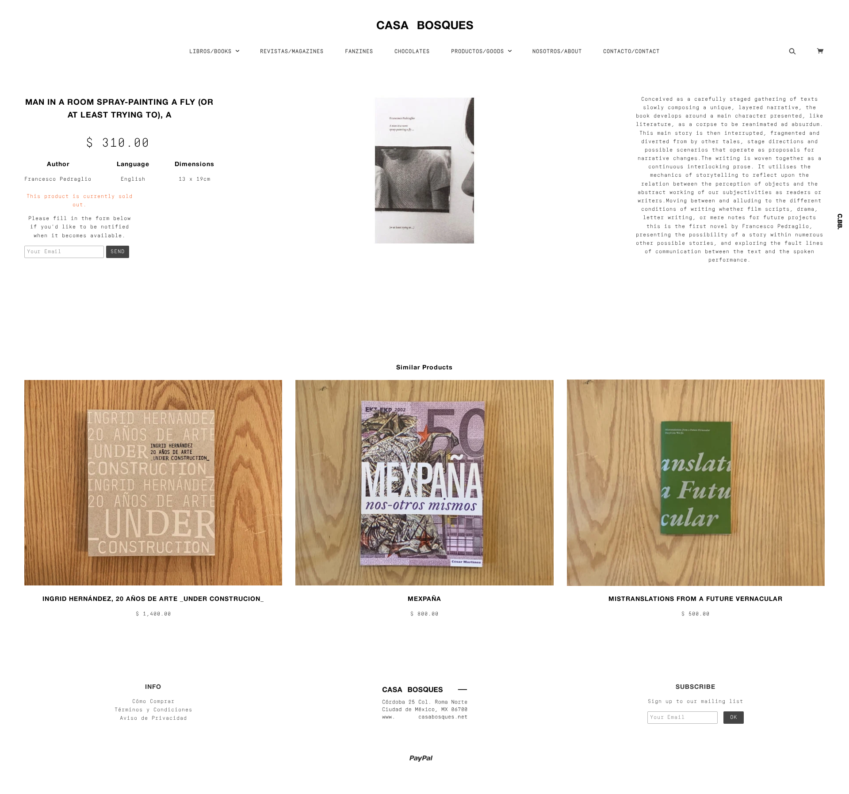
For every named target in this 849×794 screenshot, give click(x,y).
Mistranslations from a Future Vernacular (695, 598)
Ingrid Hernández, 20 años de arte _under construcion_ (153, 598)
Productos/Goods (479, 51)
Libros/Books (212, 51)
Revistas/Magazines (292, 51)
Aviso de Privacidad (153, 718)
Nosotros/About (557, 51)
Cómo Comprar (153, 701)
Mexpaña (424, 598)
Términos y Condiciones (153, 710)
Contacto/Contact (631, 51)
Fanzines (359, 51)
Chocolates (412, 51)
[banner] (425, 23)
